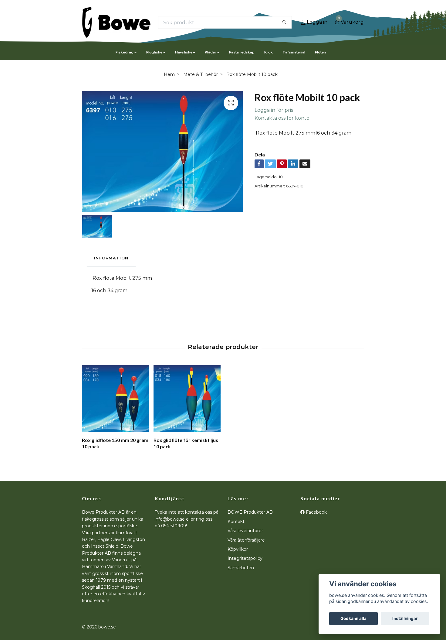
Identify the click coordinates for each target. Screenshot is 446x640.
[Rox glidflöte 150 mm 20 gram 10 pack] (115, 398)
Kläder (210, 52)
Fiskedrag (124, 52)
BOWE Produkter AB (250, 512)
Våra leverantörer (245, 530)
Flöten (320, 52)
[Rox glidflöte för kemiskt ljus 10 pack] (187, 398)
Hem (169, 74)
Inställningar (405, 618)
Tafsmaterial (293, 52)
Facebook (316, 512)
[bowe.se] (116, 22)
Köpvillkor (238, 549)
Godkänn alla (353, 618)
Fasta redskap (242, 52)
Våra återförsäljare (246, 540)
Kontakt (236, 521)
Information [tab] (111, 258)
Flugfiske (154, 52)
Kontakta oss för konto (282, 118)
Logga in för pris (274, 110)
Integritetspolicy (245, 558)
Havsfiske (183, 52)
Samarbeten (241, 567)
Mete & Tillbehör (200, 74)
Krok (268, 52)
